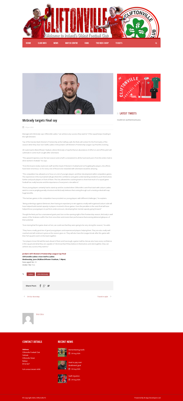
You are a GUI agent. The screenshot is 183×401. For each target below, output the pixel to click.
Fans (87, 43)
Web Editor (40, 314)
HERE (38, 369)
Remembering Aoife (76, 350)
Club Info (42, 43)
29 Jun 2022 (29, 127)
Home (28, 43)
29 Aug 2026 (75, 380)
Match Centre (71, 43)
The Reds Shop (102, 43)
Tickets (119, 43)
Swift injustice (74, 376)
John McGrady (42, 274)
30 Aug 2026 (75, 353)
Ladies (30, 274)
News (56, 43)
